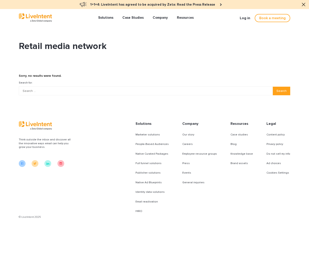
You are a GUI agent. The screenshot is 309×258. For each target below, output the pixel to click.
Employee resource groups (199, 154)
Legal (271, 123)
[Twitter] (34, 166)
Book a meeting (272, 18)
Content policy (275, 134)
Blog (234, 144)
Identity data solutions (150, 192)
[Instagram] (60, 166)
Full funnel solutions (148, 163)
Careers (187, 144)
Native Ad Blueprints (148, 182)
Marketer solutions (147, 134)
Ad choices (273, 163)
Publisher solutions (148, 172)
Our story (188, 134)
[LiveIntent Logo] (35, 17)
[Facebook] (22, 166)
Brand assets (239, 163)
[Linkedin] (47, 166)
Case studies (239, 134)
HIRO (138, 211)
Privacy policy (274, 144)
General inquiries (193, 182)
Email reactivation (146, 201)
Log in (245, 18)
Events (186, 172)
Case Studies (133, 18)
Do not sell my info (278, 154)
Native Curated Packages (151, 154)
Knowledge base (242, 154)
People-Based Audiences (152, 144)
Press (186, 163)
